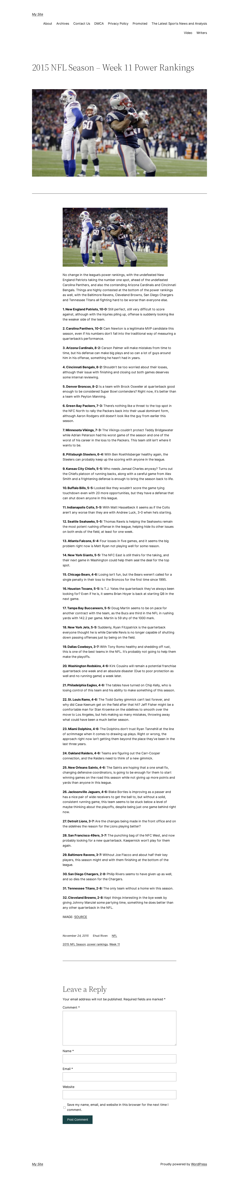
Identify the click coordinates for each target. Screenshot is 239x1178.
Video (188, 33)
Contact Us (81, 23)
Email (68, 1069)
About (47, 23)
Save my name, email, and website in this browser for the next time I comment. (117, 1107)
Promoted (140, 23)
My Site (37, 14)
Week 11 (114, 944)
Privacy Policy (118, 23)
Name (68, 1051)
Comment (71, 1007)
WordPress (199, 1164)
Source (80, 917)
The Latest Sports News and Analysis (179, 23)
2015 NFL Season (74, 944)
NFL (114, 935)
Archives (62, 23)
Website (68, 1087)
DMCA (99, 23)
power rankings (97, 944)
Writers (201, 33)
